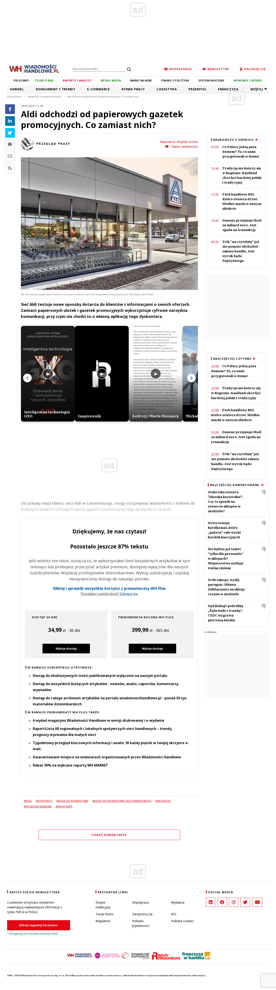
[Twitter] (10, 133)
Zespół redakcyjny (103, 904)
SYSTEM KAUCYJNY (211, 80)
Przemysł (197, 89)
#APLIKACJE (163, 801)
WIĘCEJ (256, 89)
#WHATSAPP (64, 806)
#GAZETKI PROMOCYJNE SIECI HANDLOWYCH (122, 801)
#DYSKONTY (44, 801)
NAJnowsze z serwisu (233, 140)
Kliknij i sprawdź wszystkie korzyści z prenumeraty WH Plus (109, 588)
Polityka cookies (182, 921)
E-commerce (98, 89)
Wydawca (177, 902)
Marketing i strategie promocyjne (44, 96)
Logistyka (167, 89)
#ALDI (28, 801)
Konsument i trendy (55, 89)
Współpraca (140, 902)
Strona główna (14, 96)
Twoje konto (105, 914)
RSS (173, 914)
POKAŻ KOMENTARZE (109, 835)
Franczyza (228, 89)
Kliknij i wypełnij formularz (38, 925)
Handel (17, 89)
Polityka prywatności (140, 923)
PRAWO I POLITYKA (175, 80)
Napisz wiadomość (184, 146)
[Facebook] (10, 109)
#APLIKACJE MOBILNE (38, 806)
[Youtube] (257, 902)
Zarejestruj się (142, 914)
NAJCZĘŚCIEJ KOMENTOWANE (234, 485)
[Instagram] (233, 902)
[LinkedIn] (210, 902)
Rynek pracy (133, 89)
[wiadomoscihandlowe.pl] (34, 68)
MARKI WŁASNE (141, 80)
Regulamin (103, 921)
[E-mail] (10, 156)
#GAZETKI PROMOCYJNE (72, 801)
